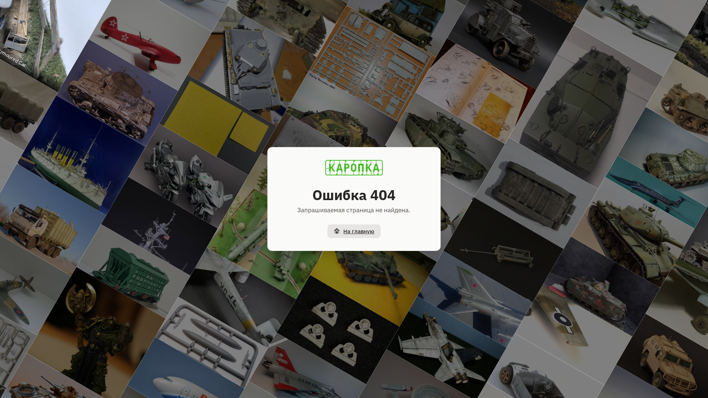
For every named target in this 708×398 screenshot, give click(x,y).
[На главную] (354, 167)
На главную (358, 231)
